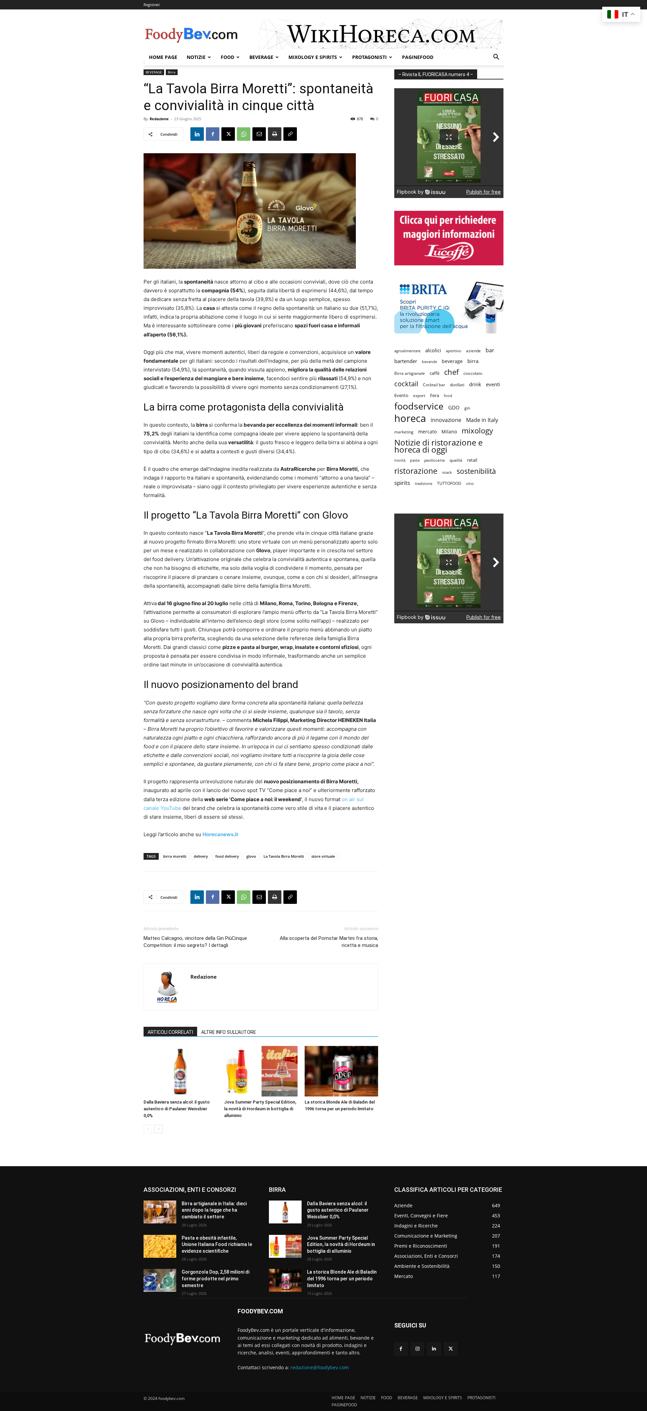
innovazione (446, 420)
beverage (452, 361)
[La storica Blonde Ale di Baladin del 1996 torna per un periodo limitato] (341, 1071)
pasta (415, 460)
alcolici (433, 350)
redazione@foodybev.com (319, 1367)
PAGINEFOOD (417, 57)
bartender (405, 361)
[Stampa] (274, 134)
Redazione (159, 118)
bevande (429, 361)
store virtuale (323, 856)
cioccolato (472, 373)
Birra (172, 72)
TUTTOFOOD (449, 483)
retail (472, 460)
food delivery (227, 856)
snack (447, 472)
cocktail (406, 383)
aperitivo (453, 350)
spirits (402, 482)
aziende (473, 350)
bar (490, 350)
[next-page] (158, 1129)
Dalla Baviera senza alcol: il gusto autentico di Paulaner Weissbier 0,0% (177, 1109)
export (419, 395)
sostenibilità (476, 470)
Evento (401, 395)
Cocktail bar (434, 385)
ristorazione (415, 470)
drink (475, 384)
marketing (403, 431)
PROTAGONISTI (369, 57)
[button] (496, 58)
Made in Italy (482, 420)
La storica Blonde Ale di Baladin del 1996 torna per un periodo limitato (342, 1278)
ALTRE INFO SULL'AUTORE (228, 1032)
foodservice (418, 405)
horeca (410, 418)
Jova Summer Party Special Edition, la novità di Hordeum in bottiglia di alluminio (260, 1109)
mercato (427, 431)
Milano (449, 431)
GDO (454, 407)
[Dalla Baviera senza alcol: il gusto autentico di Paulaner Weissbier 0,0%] (180, 1071)
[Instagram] (417, 1348)
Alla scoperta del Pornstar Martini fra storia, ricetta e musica (329, 941)
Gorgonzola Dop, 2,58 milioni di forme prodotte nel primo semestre (215, 1278)
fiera (434, 395)
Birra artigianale (409, 373)
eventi (493, 384)
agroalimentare (407, 350)
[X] (228, 134)
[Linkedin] (197, 134)
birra (473, 361)
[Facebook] (212, 134)
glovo (251, 856)
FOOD (227, 57)
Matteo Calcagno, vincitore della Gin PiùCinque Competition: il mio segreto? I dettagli (195, 941)
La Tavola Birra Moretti (284, 856)
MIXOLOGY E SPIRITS (312, 57)
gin (467, 408)
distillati (457, 385)
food (448, 395)
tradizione (423, 483)
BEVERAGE (261, 57)
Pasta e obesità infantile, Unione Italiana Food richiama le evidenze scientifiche (217, 1244)
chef (451, 371)
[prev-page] (148, 1129)
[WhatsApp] (243, 134)
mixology (477, 430)
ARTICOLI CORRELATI (170, 1032)
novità (399, 460)
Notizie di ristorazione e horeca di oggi (438, 446)
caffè (434, 373)
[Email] (259, 134)
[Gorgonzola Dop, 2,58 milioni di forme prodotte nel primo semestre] (160, 1280)
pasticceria (434, 460)
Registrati (152, 4)
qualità (456, 460)
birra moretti (174, 856)
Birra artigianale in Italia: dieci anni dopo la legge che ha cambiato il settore (214, 1210)
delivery (201, 856)
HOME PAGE (163, 57)
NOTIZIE (196, 57)
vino (470, 483)
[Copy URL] (290, 134)
